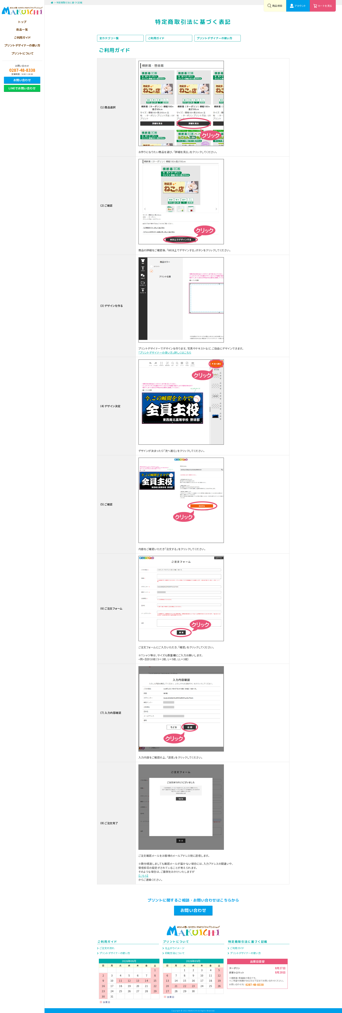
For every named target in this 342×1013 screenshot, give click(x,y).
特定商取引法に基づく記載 (69, 2)
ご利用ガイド (156, 38)
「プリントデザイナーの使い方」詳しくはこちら (164, 352)
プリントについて (176, 942)
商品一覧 (22, 29)
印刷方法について (174, 953)
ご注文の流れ (106, 948)
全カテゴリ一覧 (109, 38)
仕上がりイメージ (174, 948)
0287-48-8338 (22, 70)
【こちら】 (143, 876)
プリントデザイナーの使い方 (214, 38)
